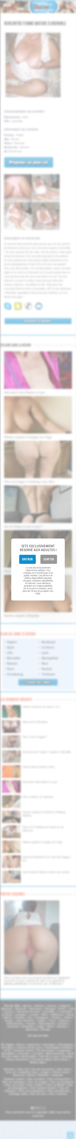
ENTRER (27, 559)
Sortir (48, 559)
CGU (37, 593)
